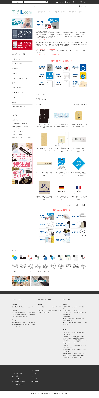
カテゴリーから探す (22, 6)
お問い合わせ (83, 6)
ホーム (13, 6)
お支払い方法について (17, 120)
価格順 (81, 104)
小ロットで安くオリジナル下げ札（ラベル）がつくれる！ (21, 127)
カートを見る (34, 378)
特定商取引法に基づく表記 (18, 381)
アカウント (60, 2)
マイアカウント (35, 370)
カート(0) (84, 2)
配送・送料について (17, 376)
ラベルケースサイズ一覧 (18, 131)
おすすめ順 (76, 104)
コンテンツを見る (32, 6)
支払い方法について (17, 373)
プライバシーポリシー (17, 384)
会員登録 (68, 2)
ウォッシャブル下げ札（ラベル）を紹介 (21, 137)
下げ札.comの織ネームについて (19, 123)
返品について (15, 378)
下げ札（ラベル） (42, 94)
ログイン (76, 2)
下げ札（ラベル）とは (17, 134)
